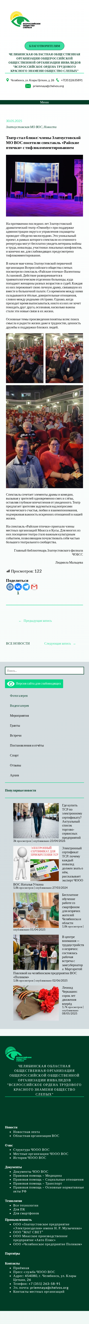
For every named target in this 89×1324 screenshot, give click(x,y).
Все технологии (25, 1205)
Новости (50, 127)
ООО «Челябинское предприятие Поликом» (47, 1244)
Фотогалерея (18, 695)
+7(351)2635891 (72, 80)
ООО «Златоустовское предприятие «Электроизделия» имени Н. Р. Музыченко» (47, 1226)
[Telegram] (26, 587)
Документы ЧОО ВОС (30, 1171)
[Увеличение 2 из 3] (78, 338)
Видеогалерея (19, 705)
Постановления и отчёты (27, 745)
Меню (44, 102)
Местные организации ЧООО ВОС (41, 1154)
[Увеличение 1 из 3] (38, 338)
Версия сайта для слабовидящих (37, 683)
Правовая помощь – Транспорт (37, 1183)
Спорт (14, 755)
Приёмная (21, 1268)
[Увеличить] (3, 84)
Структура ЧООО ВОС (31, 1149)
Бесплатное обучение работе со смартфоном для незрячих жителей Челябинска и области (71, 909)
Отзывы (15, 765)
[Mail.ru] (10, 587)
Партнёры (12, 1253)
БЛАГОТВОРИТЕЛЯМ (44, 46)
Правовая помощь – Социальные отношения (48, 1179)
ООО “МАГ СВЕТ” (28, 1232)
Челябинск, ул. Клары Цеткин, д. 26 (32, 80)
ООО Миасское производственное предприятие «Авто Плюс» (40, 1238)
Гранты (15, 725)
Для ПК (19, 1209)
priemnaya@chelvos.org (48, 86)
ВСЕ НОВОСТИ (18, 643)
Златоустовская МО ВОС (24, 127)
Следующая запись (57, 643)
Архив (14, 775)
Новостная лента (26, 1132)
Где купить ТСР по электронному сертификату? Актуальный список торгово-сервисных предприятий (72, 821)
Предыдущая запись (38, 620)
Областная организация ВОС (36, 1136)
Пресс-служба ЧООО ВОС (34, 1272)
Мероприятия (19, 715)
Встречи (15, 735)
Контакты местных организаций (39, 1291)
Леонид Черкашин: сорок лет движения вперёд (69, 995)
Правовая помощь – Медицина (37, 1175)
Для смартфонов (26, 1213)
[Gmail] (34, 587)
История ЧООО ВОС (29, 1157)
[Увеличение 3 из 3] (78, 390)
